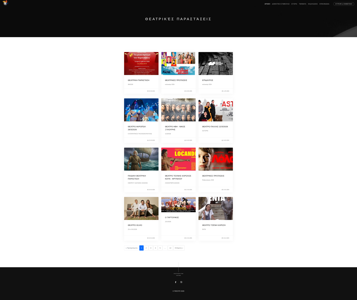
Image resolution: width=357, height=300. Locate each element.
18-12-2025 (226, 238)
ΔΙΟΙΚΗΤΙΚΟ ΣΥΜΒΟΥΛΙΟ (281, 4)
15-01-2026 (152, 238)
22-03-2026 (152, 140)
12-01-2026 (189, 238)
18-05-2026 (189, 91)
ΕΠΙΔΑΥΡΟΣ (207, 80)
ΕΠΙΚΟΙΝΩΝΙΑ (324, 4)
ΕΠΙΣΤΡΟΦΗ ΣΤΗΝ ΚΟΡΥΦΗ (178, 274)
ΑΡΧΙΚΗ (267, 4)
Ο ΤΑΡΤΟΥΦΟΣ (172, 217)
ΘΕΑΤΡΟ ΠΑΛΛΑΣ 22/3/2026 (215, 126)
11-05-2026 (226, 91)
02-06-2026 (152, 91)
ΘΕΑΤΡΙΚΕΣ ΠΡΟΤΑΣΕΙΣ (176, 80)
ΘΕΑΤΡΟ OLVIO (135, 225)
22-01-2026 (226, 189)
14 (170, 248)
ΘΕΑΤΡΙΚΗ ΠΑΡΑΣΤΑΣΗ (138, 80)
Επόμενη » (179, 248)
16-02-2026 (189, 140)
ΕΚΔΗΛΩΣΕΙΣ (313, 4)
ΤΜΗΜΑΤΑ (302, 4)
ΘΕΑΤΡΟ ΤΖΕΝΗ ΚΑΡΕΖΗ (214, 225)
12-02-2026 (189, 189)
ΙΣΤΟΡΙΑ (294, 4)
